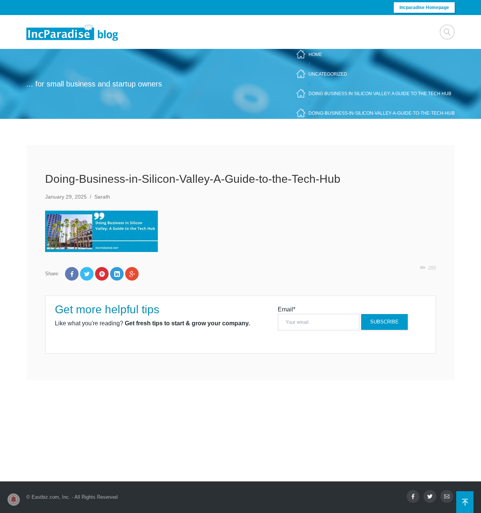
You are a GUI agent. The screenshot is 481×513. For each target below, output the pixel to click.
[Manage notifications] (14, 499)
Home (315, 54)
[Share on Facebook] (72, 274)
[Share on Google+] (132, 274)
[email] (446, 496)
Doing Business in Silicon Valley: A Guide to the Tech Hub (380, 93)
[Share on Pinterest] (102, 274)
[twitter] (430, 496)
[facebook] (413, 496)
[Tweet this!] (87, 274)
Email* (286, 309)
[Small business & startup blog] (72, 32)
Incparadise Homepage (424, 7)
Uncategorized (328, 74)
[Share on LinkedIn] (117, 274)
